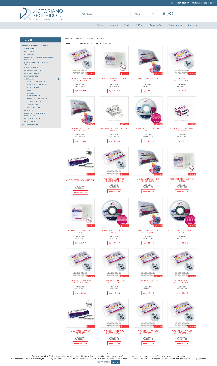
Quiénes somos (176, 25)
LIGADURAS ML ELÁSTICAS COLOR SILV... (148, 79)
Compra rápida (157, 25)
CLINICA (25, 40)
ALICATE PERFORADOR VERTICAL (80, 180)
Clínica (100, 25)
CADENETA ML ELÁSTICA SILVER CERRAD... (114, 231)
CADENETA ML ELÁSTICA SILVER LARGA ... (182, 231)
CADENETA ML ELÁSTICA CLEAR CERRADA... (148, 130)
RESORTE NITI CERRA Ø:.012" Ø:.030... (182, 180)
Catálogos (140, 25)
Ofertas (127, 25)
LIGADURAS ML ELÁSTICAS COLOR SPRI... (148, 231)
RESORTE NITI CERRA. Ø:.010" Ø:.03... (114, 79)
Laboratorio (113, 25)
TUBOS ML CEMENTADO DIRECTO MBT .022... (80, 282)
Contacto (192, 25)
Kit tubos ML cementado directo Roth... (182, 130)
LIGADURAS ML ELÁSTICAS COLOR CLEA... (80, 130)
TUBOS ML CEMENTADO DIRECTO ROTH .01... (182, 79)
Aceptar (116, 362)
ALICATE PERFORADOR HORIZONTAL (80, 332)
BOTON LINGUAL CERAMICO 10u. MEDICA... (114, 130)
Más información (103, 362)
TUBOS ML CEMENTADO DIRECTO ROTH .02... (80, 79)
